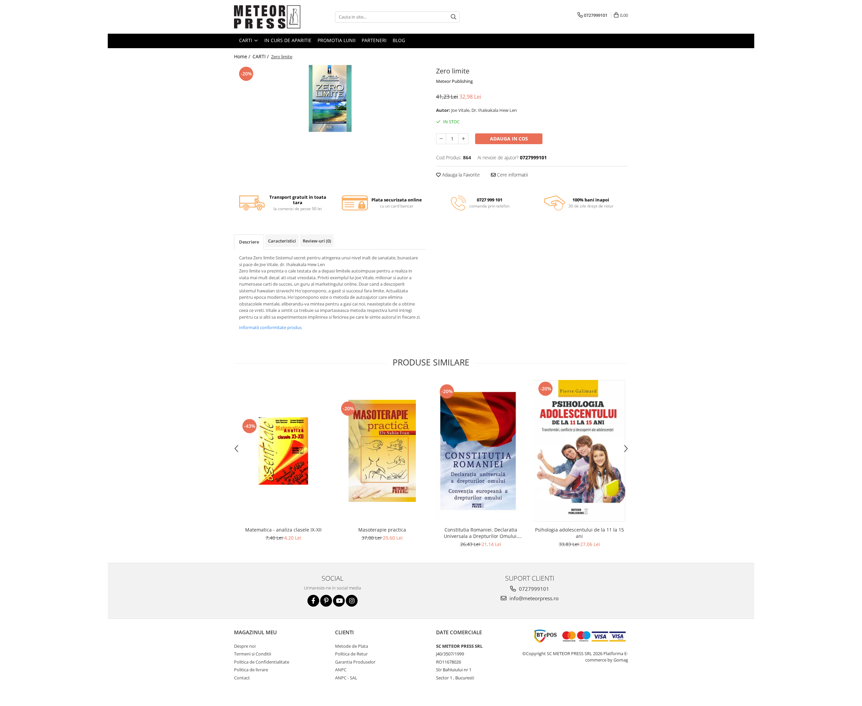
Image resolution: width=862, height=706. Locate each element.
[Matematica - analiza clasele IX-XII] (283, 451)
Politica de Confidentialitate (261, 662)
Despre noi (245, 646)
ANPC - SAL (346, 678)
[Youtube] (339, 601)
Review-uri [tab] (317, 241)
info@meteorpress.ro (533, 598)
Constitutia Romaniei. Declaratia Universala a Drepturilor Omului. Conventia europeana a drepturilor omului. (480, 532)
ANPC (340, 670)
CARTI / (261, 56)
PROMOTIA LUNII (337, 40)
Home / (243, 56)
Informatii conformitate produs (270, 327)
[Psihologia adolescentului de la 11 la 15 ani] (579, 451)
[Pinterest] (326, 601)
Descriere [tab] (249, 242)
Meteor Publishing (454, 81)
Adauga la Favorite (460, 174)
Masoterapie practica (382, 529)
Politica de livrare (251, 670)
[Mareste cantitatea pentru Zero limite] (463, 138)
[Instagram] (352, 601)
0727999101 (533, 588)
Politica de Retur (351, 654)
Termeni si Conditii (252, 654)
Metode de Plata (351, 646)
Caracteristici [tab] (282, 241)
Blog (399, 40)
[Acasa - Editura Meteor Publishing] (267, 17)
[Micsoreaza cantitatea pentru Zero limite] (441, 138)
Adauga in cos (509, 138)
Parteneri (374, 40)
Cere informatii (512, 174)
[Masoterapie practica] (382, 451)
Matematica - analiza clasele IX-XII (283, 529)
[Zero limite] (330, 98)
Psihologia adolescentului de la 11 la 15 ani (579, 532)
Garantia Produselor (355, 662)
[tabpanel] (330, 98)
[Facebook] (313, 601)
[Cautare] (453, 17)
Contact (242, 678)
